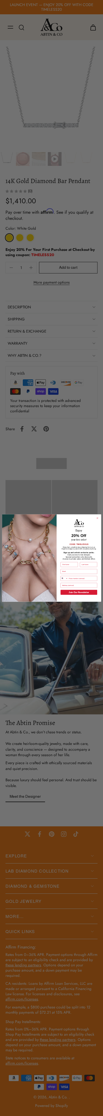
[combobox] (64, 578)
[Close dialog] (97, 518)
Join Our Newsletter (79, 592)
